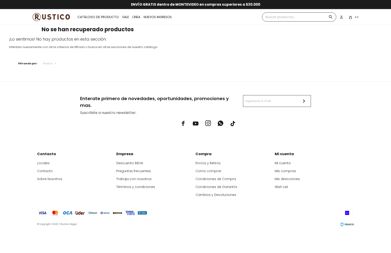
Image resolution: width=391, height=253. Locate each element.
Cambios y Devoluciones (216, 195)
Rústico (48, 63)
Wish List (281, 187)
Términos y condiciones (135, 187)
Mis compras (285, 171)
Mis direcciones (287, 179)
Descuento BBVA (129, 163)
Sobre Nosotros (49, 179)
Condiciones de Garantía (216, 187)
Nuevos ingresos (158, 17)
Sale (125, 17)
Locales (43, 163)
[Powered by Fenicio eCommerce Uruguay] (347, 224)
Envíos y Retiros (208, 163)
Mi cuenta (283, 163)
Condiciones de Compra (216, 179)
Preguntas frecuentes (133, 171)
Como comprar (208, 171)
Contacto (45, 171)
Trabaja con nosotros (134, 179)
